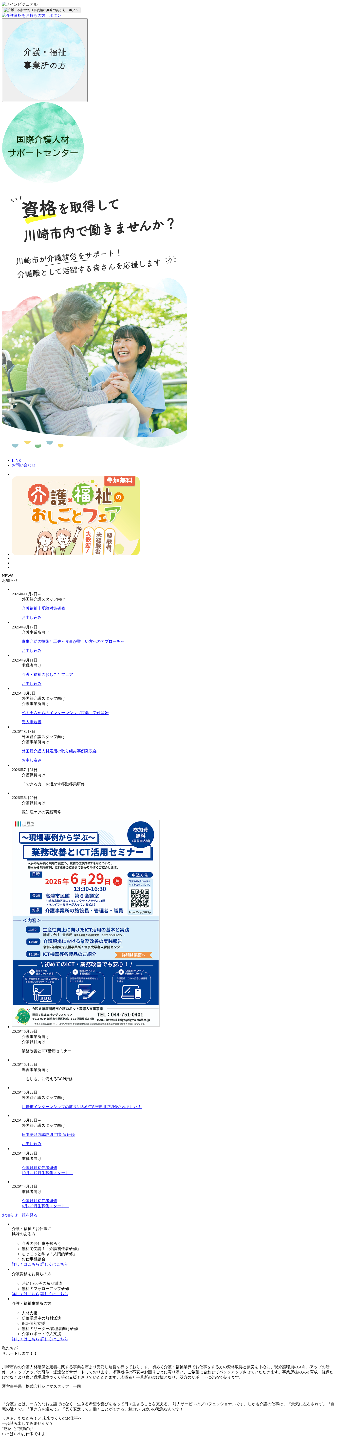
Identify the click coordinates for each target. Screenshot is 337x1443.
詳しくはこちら (25, 1264)
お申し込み (31, 617)
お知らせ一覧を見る (19, 1215)
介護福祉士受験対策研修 (43, 608)
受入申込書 (31, 722)
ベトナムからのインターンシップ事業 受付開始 (65, 713)
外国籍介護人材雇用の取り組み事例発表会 (59, 751)
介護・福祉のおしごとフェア (47, 674)
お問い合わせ (24, 465)
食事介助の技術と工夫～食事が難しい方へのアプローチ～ (73, 641)
